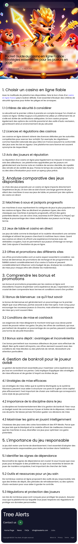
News (19, 530)
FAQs (27, 530)
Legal (72, 537)
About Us (53, 537)
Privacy (60, 537)
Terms (66, 537)
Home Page (9, 530)
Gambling (10, 50)
